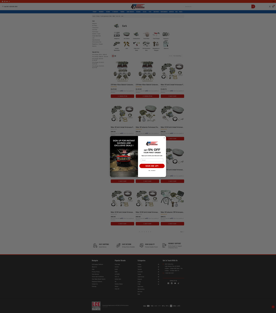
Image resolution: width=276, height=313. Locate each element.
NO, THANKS (152, 170)
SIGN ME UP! (152, 166)
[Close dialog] (164, 138)
